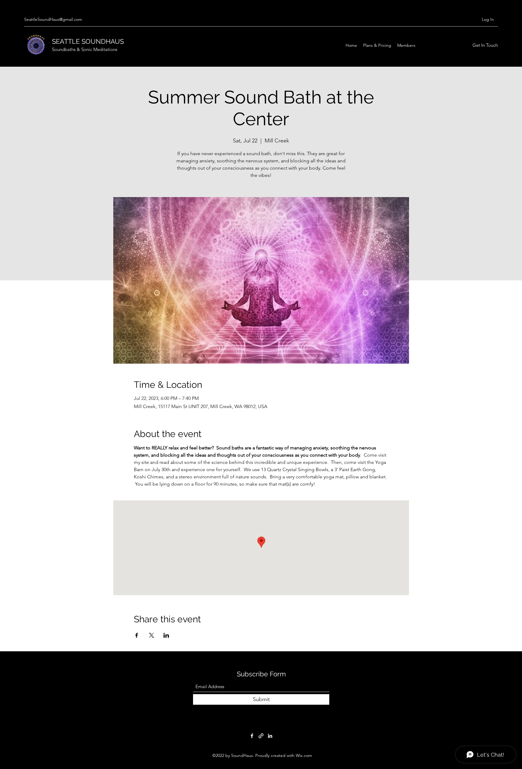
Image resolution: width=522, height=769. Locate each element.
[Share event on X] (151, 635)
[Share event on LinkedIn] (166, 635)
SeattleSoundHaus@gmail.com (53, 19)
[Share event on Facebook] (137, 635)
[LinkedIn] (270, 736)
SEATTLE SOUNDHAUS (89, 41)
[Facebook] (252, 736)
